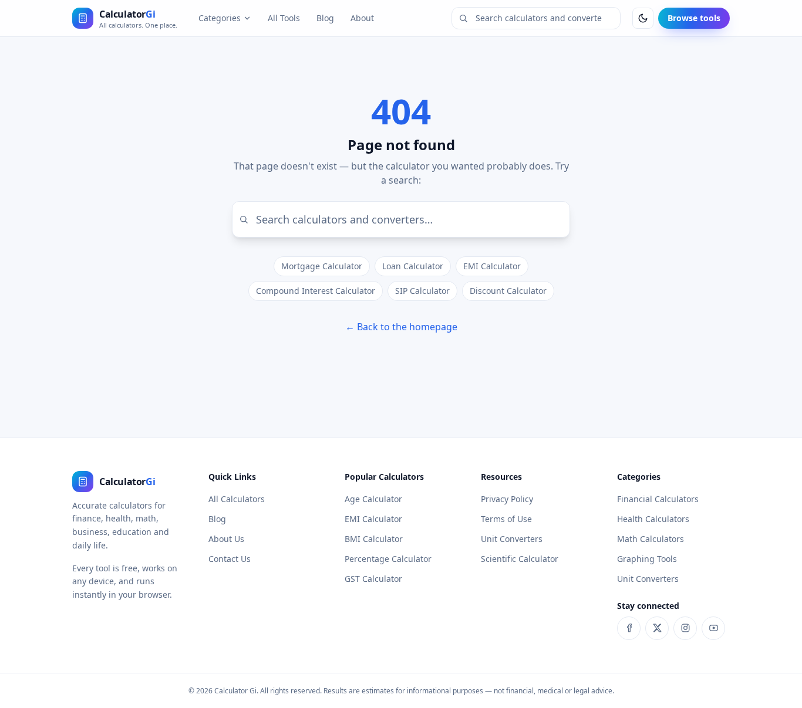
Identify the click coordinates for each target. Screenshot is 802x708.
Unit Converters (511, 538)
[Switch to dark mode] (642, 18)
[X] (657, 628)
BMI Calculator (374, 538)
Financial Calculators (658, 498)
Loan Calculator (412, 266)
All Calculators (236, 498)
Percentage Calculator (388, 558)
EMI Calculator (492, 266)
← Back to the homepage (401, 326)
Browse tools (694, 17)
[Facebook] (629, 628)
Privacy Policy (507, 498)
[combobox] (536, 18)
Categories (219, 17)
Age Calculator (373, 498)
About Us (226, 538)
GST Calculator (373, 578)
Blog (325, 17)
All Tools (284, 17)
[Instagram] (685, 628)
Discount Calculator (508, 290)
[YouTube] (713, 628)
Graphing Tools (647, 558)
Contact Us (229, 558)
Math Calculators (650, 538)
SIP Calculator (422, 290)
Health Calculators (653, 518)
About (362, 17)
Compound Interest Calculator (315, 290)
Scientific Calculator (519, 558)
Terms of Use (506, 518)
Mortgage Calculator (321, 266)
